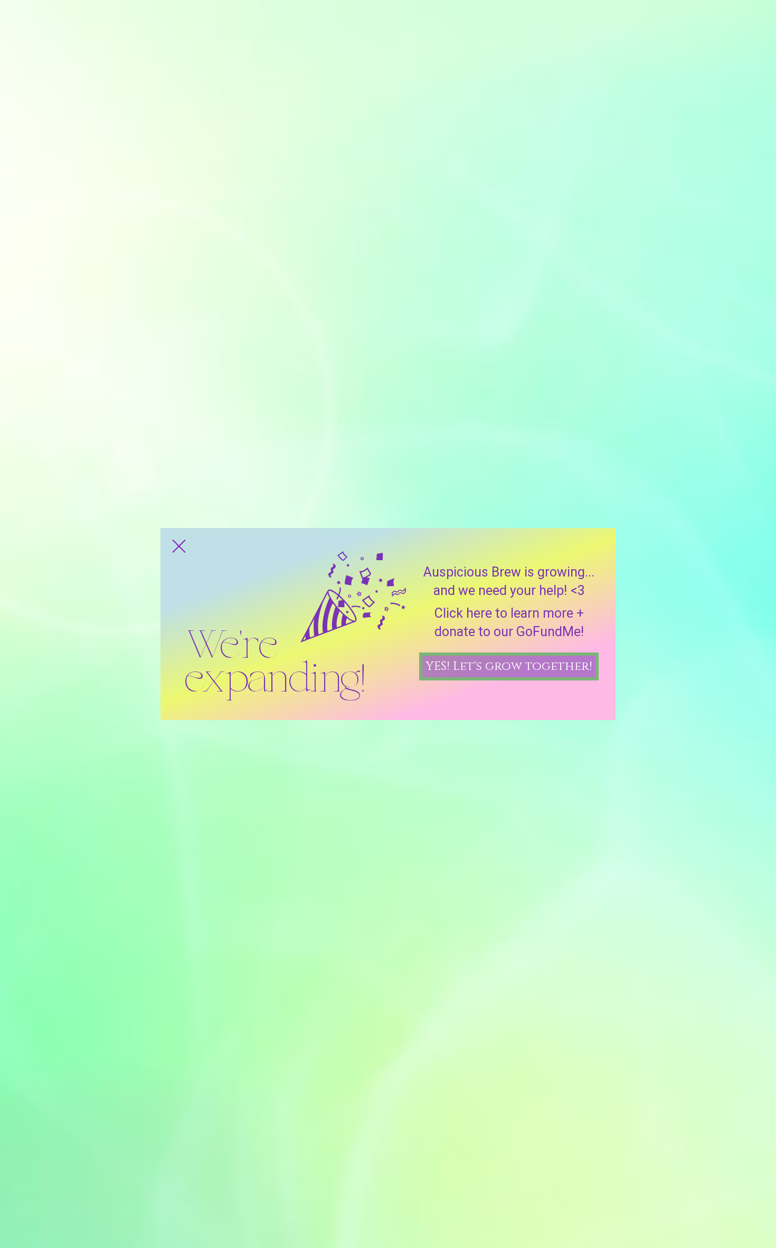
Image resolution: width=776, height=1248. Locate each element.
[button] (179, 546)
